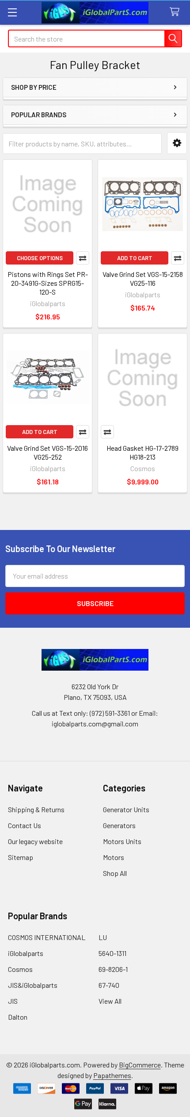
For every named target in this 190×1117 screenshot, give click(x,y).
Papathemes (112, 1075)
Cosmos (20, 969)
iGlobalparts (25, 953)
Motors (113, 857)
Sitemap (20, 857)
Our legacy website (35, 841)
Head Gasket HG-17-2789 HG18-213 (142, 452)
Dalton (17, 1017)
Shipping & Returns (36, 809)
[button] (177, 143)
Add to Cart (134, 257)
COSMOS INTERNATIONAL (46, 937)
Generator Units (126, 809)
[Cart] (176, 12)
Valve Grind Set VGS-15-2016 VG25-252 (47, 452)
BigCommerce (140, 1064)
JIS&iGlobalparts (32, 985)
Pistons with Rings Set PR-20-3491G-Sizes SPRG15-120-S (48, 283)
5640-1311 (112, 953)
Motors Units (122, 841)
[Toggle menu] (12, 12)
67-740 (109, 985)
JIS (13, 1001)
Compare (82, 258)
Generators (119, 825)
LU (103, 937)
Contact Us (24, 825)
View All (110, 1001)
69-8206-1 (113, 969)
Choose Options (40, 257)
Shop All (115, 873)
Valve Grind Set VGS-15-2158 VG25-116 (143, 278)
